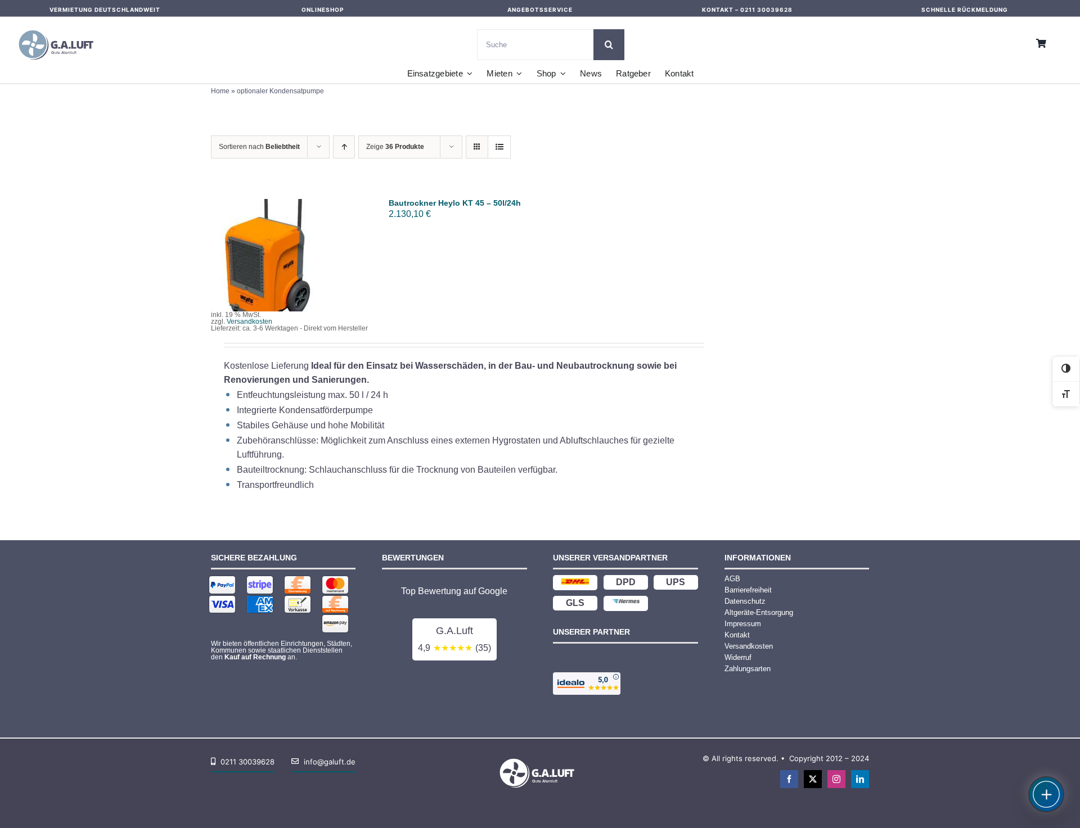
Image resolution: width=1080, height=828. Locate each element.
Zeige (395, 147)
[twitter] (813, 779)
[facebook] (789, 779)
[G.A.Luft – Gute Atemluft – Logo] (59, 28)
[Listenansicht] (499, 147)
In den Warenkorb (267, 252)
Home (220, 91)
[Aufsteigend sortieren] (344, 147)
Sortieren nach (259, 147)
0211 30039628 (766, 9)
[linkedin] (860, 779)
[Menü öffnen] (1046, 794)
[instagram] (836, 779)
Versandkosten (249, 321)
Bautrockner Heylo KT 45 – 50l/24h (455, 202)
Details (275, 262)
